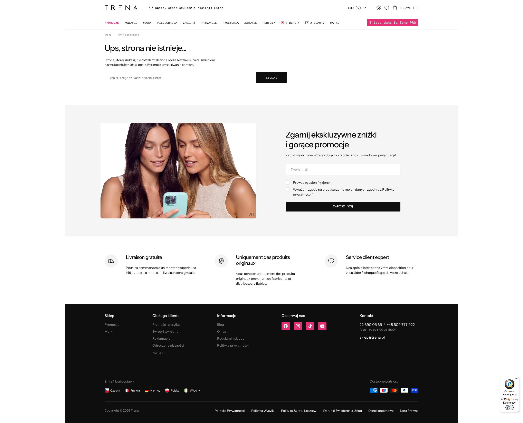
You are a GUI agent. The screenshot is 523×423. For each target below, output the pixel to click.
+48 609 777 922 (401, 324)
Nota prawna (409, 411)
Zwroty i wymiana (165, 331)
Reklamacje (161, 338)
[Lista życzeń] (387, 7)
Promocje (112, 324)
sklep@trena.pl (372, 337)
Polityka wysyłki (263, 411)
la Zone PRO (392, 22)
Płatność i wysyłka (166, 324)
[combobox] (179, 77)
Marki (109, 331)
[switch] (509, 407)
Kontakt (158, 352)
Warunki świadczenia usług (342, 411)
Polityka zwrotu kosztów (298, 411)
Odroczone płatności (168, 345)
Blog (220, 324)
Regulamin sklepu (230, 338)
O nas (221, 331)
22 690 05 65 (371, 324)
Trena (108, 34)
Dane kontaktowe (380, 411)
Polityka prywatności (233, 345)
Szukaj (271, 77)
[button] (212, 7)
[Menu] (516, 379)
